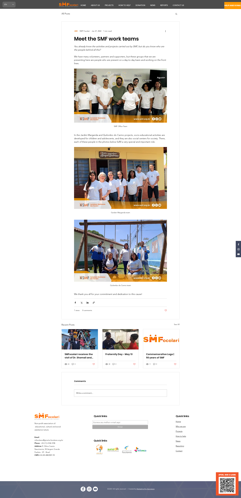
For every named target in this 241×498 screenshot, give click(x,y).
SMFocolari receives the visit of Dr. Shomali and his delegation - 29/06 (79, 356)
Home (178, 421)
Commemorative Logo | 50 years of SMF (160, 356)
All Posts (66, 13)
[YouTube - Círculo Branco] (95, 489)
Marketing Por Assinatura (146, 489)
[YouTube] (238, 254)
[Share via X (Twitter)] (81, 302)
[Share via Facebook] (75, 302)
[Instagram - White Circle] (89, 489)
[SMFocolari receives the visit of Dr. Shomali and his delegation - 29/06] (80, 339)
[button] (176, 14)
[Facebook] (238, 244)
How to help (181, 436)
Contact (179, 451)
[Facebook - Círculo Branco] (83, 489)
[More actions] (165, 31)
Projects (179, 431)
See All (176, 324)
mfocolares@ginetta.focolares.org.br (49, 440)
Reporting (180, 446)
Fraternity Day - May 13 (119, 354)
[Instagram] (238, 249)
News (178, 441)
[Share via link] (94, 302)
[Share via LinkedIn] (87, 302)
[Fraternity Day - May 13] (120, 339)
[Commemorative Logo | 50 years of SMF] (161, 339)
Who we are (181, 426)
